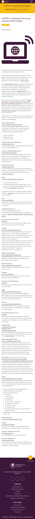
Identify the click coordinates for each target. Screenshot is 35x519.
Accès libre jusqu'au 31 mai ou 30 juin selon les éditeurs (14, 359)
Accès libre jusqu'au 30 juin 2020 (9, 152)
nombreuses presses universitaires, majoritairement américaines (18, 361)
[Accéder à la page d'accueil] (17, 465)
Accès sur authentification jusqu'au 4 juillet (11, 265)
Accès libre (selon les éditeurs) (9, 327)
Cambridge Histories (28, 214)
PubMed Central (21, 91)
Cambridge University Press (15, 101)
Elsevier (29, 100)
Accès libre (4, 221)
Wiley (6, 103)
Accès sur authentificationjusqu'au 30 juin (11, 230)
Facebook (22, 479)
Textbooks (9, 214)
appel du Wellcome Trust (11, 84)
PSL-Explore (17, 512)
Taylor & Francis (5, 101)
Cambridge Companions (17, 214)
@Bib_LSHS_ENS (25, 80)
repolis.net (11, 193)
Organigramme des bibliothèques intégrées (17, 496)
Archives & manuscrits (17, 509)
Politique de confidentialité (17, 498)
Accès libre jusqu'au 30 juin (8, 144)
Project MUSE (18, 103)
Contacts (17, 491)
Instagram (17, 479)
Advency (31, 517)
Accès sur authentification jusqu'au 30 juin (11, 254)
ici (20, 249)
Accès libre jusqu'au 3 (7, 433)
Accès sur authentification (8, 200)
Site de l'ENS (17, 505)
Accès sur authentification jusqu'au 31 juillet (12, 124)
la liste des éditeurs (9, 335)
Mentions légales (13, 517)
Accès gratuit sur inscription (8, 424)
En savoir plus (24, 9)
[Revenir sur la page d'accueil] (5, 1)
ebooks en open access (7, 174)
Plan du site (20, 517)
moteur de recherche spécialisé (9, 110)
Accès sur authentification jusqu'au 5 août (11, 341)
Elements (4, 216)
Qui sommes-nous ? (17, 486)
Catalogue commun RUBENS (17, 507)
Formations (17, 493)
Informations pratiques (17, 489)
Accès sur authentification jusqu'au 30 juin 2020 (13, 179)
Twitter (12, 479)
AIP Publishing (11, 103)
